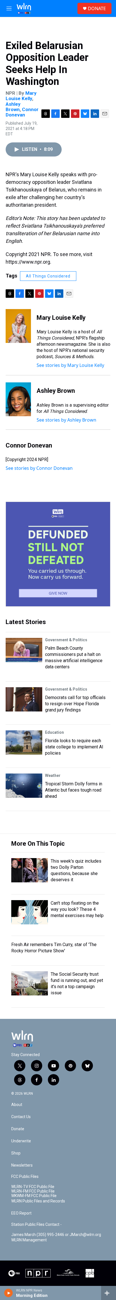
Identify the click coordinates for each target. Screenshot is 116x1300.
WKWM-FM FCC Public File (34, 1196)
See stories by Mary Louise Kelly (70, 365)
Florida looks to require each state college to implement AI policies (74, 747)
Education (54, 732)
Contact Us (21, 1117)
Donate (17, 1129)
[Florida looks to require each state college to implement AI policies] (24, 742)
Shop (16, 1153)
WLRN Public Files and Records (38, 1201)
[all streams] (108, 1293)
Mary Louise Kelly (21, 95)
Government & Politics (66, 640)
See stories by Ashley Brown (66, 420)
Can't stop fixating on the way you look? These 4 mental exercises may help (77, 909)
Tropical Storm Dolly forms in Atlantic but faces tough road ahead (73, 790)
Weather (53, 775)
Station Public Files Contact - (36, 1224)
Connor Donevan (22, 112)
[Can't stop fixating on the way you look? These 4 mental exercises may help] (29, 912)
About (16, 1105)
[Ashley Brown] (18, 399)
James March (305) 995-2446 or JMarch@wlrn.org (56, 1235)
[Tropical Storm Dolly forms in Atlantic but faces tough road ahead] (24, 786)
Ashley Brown (13, 106)
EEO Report (21, 1213)
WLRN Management (29, 1240)
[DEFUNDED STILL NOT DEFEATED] (58, 554)
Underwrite (21, 1141)
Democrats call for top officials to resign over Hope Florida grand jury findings (75, 704)
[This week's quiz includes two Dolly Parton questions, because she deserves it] (29, 870)
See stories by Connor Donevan (39, 468)
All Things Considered (48, 276)
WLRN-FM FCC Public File (33, 1191)
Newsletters (22, 1165)
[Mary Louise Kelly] (18, 326)
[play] (8, 1293)
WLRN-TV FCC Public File (32, 1187)
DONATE (97, 8)
